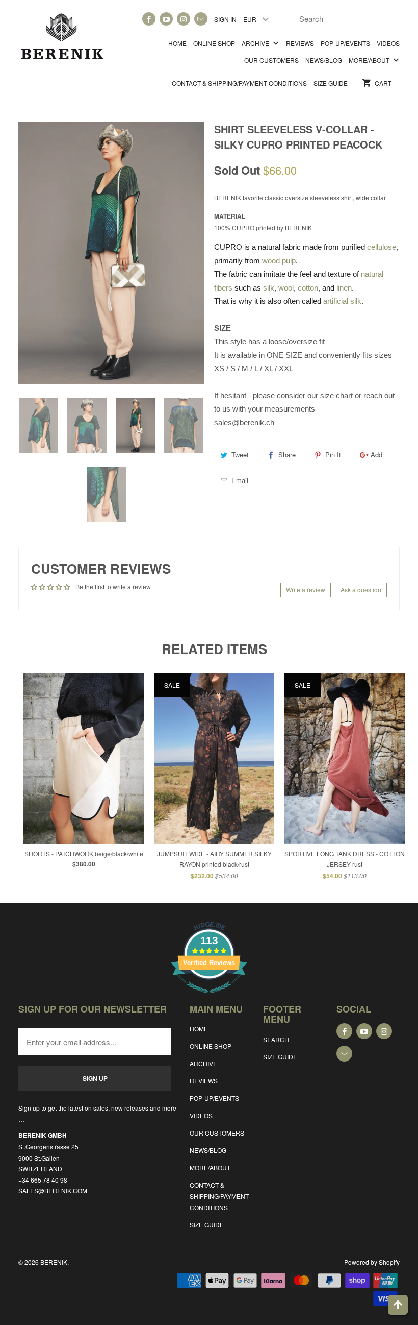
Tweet (240, 455)
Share (287, 455)
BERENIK (53, 1262)
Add (376, 455)
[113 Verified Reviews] (209, 998)
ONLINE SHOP (214, 43)
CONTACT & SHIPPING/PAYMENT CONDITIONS (239, 83)
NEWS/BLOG (323, 60)
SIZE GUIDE (331, 83)
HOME (177, 43)
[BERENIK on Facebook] (148, 19)
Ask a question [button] (361, 589)
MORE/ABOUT (370, 60)
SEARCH (276, 1039)
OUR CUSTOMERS (271, 60)
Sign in (225, 19)
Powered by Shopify (372, 1262)
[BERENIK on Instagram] (183, 19)
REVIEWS (300, 43)
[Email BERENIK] (200, 19)
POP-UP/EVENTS (345, 43)
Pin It (333, 455)
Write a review (305, 589)
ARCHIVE (256, 43)
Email (239, 480)
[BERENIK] (62, 40)
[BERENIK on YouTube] (166, 19)
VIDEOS (388, 43)
